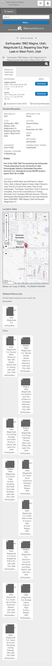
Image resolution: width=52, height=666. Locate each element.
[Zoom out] (6, 241)
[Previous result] (17, 38)
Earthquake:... (10, 325)
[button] (25, 245)
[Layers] (45, 216)
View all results (26, 38)
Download (41, 84)
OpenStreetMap (35, 283)
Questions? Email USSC (16, 103)
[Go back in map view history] (6, 254)
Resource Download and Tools (9, 72)
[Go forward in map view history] (6, 250)
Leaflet (18, 283)
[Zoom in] (6, 215)
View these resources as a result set (19, 298)
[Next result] (35, 38)
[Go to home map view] (6, 246)
